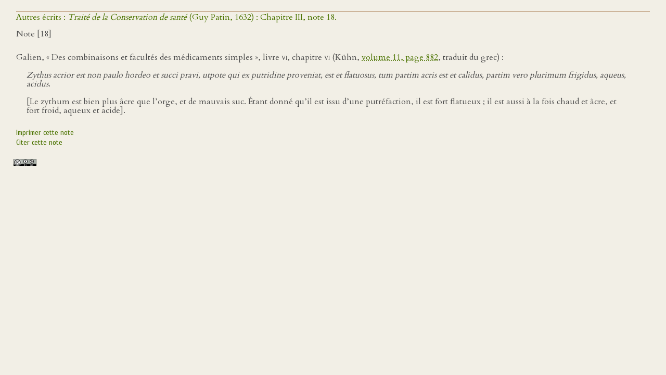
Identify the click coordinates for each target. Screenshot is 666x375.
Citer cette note (39, 142)
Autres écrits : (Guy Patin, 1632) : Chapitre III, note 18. (176, 17)
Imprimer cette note (45, 132)
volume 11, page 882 (400, 57)
